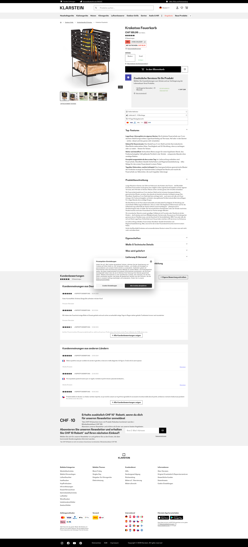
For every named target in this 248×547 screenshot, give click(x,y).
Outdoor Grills (69, 22)
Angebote (169, 16)
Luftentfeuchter (65, 477)
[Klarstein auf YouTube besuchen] (74, 543)
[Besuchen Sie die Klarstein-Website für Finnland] (142, 526)
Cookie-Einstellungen (165, 483)
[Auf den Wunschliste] (185, 69)
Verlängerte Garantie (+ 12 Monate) (145, 89)
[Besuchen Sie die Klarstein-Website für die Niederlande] (130, 530)
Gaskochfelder (65, 505)
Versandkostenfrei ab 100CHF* (92, 1)
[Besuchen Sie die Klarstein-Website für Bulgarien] (138, 526)
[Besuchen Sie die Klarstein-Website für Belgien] (126, 530)
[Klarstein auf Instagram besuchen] (62, 543)
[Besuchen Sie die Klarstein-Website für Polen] (126, 526)
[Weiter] (190, 15)
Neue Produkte (181, 16)
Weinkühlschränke (67, 471)
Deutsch (165, 8)
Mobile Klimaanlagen (68, 474)
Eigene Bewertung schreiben (174, 277)
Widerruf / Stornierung (133, 480)
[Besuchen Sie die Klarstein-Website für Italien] (142, 517)
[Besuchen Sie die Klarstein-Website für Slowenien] (138, 530)
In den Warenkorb (155, 69)
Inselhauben (64, 480)
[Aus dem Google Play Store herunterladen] (176, 518)
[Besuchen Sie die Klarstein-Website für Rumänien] (134, 526)
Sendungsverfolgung (132, 474)
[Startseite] (62, 22)
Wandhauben (65, 499)
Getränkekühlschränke (68, 493)
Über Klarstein (163, 471)
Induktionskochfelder (67, 502)
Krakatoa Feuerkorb (102, 22)
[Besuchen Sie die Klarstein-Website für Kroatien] (130, 526)
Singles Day (97, 474)
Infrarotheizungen (66, 487)
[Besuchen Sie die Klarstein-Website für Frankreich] (138, 517)
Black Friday (97, 471)
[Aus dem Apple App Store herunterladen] (163, 518)
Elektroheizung (98, 480)
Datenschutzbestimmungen (167, 524)
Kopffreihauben (65, 483)
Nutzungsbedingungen (164, 525)
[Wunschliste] (182, 8)
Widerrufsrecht (130, 483)
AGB (105, 543)
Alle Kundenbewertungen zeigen (127, 335)
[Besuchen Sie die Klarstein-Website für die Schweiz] (134, 517)
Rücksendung (130, 477)
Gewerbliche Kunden (165, 477)
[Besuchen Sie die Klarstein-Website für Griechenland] (142, 530)
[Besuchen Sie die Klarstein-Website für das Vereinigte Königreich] (130, 521)
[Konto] (177, 8)
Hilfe (127, 471)
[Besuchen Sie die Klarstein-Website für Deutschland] (126, 517)
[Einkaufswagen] (186, 8)
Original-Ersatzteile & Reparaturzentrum (173, 474)
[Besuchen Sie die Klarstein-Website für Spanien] (126, 521)
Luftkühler (64, 496)
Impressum (114, 543)
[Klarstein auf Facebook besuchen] (68, 543)
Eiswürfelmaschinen (67, 490)
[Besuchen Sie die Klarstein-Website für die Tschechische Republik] (138, 521)
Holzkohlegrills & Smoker (84, 22)
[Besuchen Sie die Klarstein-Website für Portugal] (134, 530)
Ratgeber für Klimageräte (102, 477)
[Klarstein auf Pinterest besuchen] (81, 543)
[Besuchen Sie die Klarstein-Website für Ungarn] (142, 521)
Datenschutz (96, 543)
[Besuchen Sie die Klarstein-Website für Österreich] (130, 517)
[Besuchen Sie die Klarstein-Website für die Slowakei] (134, 521)
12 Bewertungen (130, 38)
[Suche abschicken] (96, 8)
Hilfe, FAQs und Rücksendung (178, 1)
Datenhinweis (162, 480)
